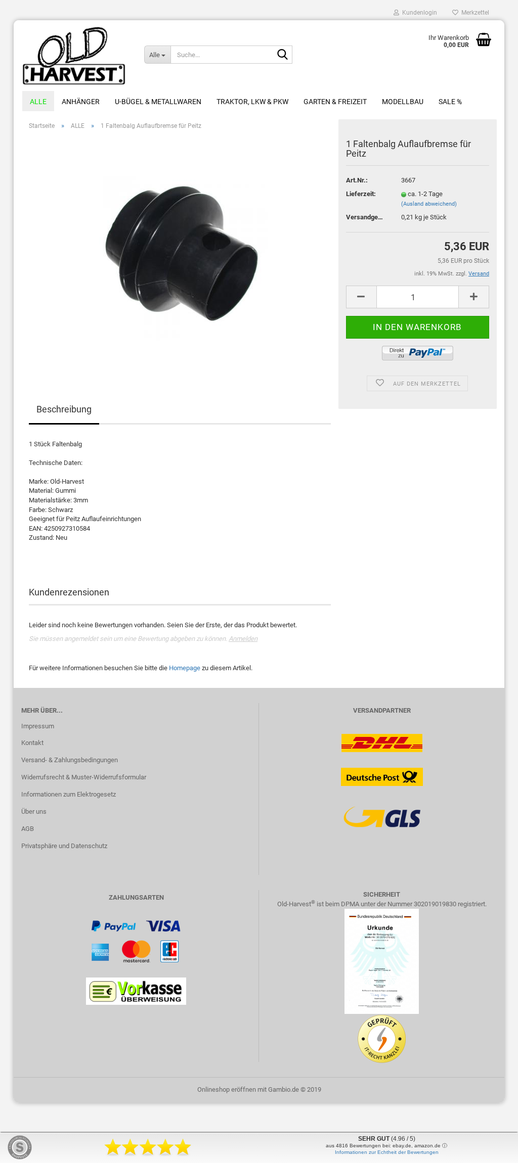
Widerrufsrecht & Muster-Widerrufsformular (83, 777)
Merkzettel (473, 12)
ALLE (38, 102)
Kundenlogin (418, 12)
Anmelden (243, 638)
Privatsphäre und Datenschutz (64, 846)
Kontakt (32, 743)
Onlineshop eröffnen (226, 1089)
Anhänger (81, 102)
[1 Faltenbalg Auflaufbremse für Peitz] (179, 251)
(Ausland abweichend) (429, 204)
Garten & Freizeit (335, 102)
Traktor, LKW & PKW (252, 102)
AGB (27, 828)
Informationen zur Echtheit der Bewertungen (387, 1152)
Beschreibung (64, 409)
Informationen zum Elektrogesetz (68, 794)
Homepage (184, 668)
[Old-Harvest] (75, 55)
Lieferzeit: (361, 194)
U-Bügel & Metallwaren (158, 102)
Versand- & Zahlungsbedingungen (69, 760)
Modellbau (402, 102)
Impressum (37, 726)
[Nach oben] (490, 1147)
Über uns (34, 811)
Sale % (450, 102)
